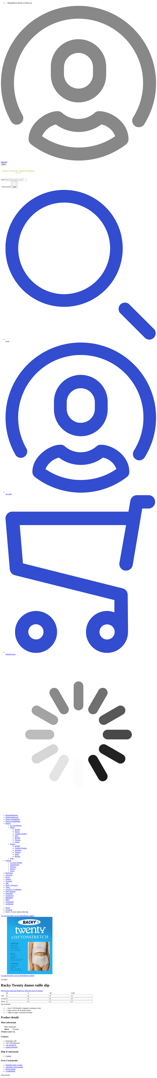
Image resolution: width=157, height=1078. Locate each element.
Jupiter (17, 842)
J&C (7, 883)
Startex (17, 832)
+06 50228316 (11, 1045)
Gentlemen (9, 904)
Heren (12, 828)
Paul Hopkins (10, 891)
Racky (8, 877)
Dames (12, 844)
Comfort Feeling (21, 834)
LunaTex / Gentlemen (13, 889)
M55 (16, 836)
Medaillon (9, 898)
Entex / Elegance (12, 885)
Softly (17, 854)
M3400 (17, 838)
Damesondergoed (12, 817)
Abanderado (14, 865)
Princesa (13, 867)
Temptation (10, 902)
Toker (8, 887)
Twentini (9, 881)
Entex (12, 871)
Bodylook (9, 873)
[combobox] (15, 180)
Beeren (8, 823)
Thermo (17, 840)
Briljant (17, 856)
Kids (12, 858)
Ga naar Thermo (16, 863)
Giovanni (9, 875)
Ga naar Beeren (15, 825)
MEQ (8, 900)
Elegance (18, 850)
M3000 (17, 830)
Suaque (8, 879)
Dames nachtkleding (13, 821)
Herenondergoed (12, 815)
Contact (8, 1056)
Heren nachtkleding (13, 819)
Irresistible (9, 894)
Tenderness (10, 896)
